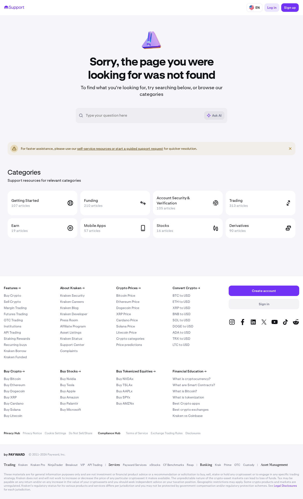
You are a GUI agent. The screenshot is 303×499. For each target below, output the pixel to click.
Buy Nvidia (68, 379)
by (14, 454)
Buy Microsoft (70, 409)
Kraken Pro (38, 465)
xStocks (154, 465)
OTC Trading (13, 320)
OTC (237, 465)
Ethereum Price (127, 302)
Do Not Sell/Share (80, 433)
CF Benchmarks (173, 465)
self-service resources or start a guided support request (120, 148)
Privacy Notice (32, 433)
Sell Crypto (12, 302)
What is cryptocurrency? (191, 379)
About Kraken (72, 288)
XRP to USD (181, 308)
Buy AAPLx (124, 391)
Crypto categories (130, 338)
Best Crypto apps (186, 403)
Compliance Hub (109, 433)
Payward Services (135, 465)
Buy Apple (68, 391)
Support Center (72, 345)
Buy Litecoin (13, 416)
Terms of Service (137, 433)
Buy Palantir (69, 403)
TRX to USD (181, 338)
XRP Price (123, 314)
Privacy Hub (12, 433)
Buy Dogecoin (14, 391)
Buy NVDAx (125, 379)
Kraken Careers (72, 302)
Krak (218, 465)
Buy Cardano (13, 403)
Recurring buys (15, 345)
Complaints (69, 351)
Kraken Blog (69, 308)
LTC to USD (181, 345)
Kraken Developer (73, 314)
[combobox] (143, 115)
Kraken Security (72, 295)
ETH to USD (181, 302)
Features (12, 288)
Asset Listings (70, 332)
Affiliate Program (73, 326)
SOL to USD (181, 320)
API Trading (12, 332)
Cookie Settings (55, 433)
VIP (82, 465)
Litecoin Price (126, 332)
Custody (248, 465)
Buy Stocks (70, 371)
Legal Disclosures (285, 486)
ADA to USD (182, 332)
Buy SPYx (123, 397)
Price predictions (129, 345)
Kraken (23, 465)
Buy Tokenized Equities (136, 371)
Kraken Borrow (15, 351)
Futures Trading (16, 314)
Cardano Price (127, 320)
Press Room (69, 320)
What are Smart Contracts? (194, 385)
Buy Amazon (69, 397)
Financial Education (189, 371)
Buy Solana (12, 409)
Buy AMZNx (125, 403)
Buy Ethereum (14, 385)
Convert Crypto (186, 288)
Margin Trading (15, 308)
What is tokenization (188, 397)
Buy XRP (10, 397)
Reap (190, 465)
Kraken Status (71, 338)
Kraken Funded (15, 357)
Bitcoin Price (125, 295)
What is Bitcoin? (185, 391)
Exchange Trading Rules (167, 433)
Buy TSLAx (124, 385)
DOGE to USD (183, 326)
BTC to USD (181, 295)
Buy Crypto (12, 295)
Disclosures (193, 433)
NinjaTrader (55, 465)
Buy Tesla (67, 385)
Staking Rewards (17, 338)
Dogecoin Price (127, 308)
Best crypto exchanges (191, 409)
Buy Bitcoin (12, 379)
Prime (228, 465)
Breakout (72, 465)
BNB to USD (182, 314)
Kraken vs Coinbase (188, 416)
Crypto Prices (128, 288)
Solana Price (125, 326)
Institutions (12, 326)
